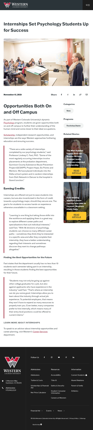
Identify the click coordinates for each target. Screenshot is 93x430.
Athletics (74, 391)
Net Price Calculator (38, 392)
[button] (88, 5)
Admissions (11, 389)
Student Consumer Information (58, 392)
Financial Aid (35, 411)
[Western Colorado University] (12, 373)
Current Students (78, 375)
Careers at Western (58, 398)
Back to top (36, 424)
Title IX (54, 380)
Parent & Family (77, 386)
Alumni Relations (77, 380)
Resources (55, 369)
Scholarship (9, 135)
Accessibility (56, 375)
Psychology (9, 122)
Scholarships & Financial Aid (40, 387)
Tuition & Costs (37, 380)
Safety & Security (57, 386)
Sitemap (82, 418)
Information (76, 369)
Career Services (40, 331)
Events (49, 411)
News (69, 111)
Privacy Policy (74, 418)
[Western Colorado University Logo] (16, 5)
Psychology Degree (74, 125)
